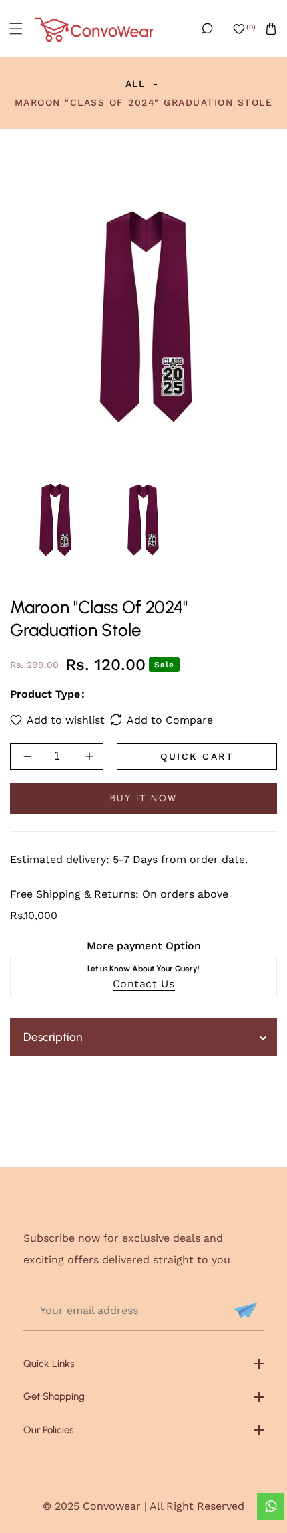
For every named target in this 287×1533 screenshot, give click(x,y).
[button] (16, 29)
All (135, 83)
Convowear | (116, 1506)
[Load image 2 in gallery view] (143, 520)
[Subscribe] (243, 1311)
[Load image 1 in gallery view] (54, 520)
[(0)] (239, 29)
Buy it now (144, 798)
